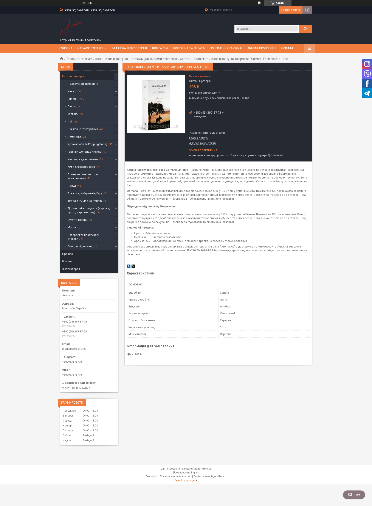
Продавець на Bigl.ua (186, 472)
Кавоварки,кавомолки (83, 159)
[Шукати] (305, 29)
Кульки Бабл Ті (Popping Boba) (87, 144)
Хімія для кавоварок (81, 166)
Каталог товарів (90, 48)
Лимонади (74, 136)
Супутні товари (77, 219)
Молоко (73, 227)
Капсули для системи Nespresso (154, 59)
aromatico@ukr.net (74, 348)
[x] (133, 267)
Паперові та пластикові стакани (83, 236)
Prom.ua (207, 468)
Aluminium (201, 59)
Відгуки (67, 261)
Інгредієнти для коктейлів (85, 200)
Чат (357, 495)
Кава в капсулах (117, 59)
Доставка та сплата (189, 48)
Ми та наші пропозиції (129, 48)
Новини (287, 48)
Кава (98, 59)
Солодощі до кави (80, 246)
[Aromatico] (71, 26)
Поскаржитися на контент (176, 476)
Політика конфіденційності (210, 476)
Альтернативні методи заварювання (83, 176)
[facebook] (128, 267)
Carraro (185, 59)
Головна (65, 48)
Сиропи (72, 98)
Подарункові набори (81, 83)
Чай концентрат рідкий (83, 129)
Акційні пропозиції (261, 48)
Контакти (160, 48)
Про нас (67, 253)
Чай (70, 121)
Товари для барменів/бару (85, 193)
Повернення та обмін (226, 48)
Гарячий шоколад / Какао (84, 151)
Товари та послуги (79, 59)
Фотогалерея (71, 269)
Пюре (71, 106)
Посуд (72, 185)
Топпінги (73, 114)
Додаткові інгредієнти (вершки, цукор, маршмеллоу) (89, 210)
